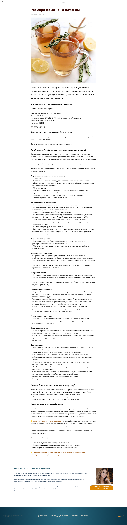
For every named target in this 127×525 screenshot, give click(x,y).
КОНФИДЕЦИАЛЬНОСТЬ (60, 516)
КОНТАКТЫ (85, 516)
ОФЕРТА (75, 516)
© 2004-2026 (43, 516)
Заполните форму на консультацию (47, 421)
